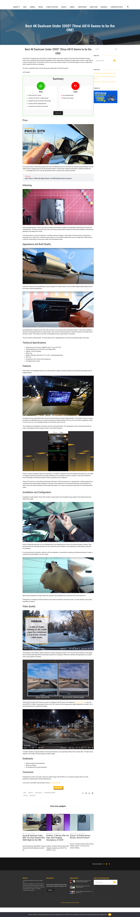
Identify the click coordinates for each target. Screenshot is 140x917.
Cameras (32, 7)
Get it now (58, 113)
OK (110, 914)
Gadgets (63, 7)
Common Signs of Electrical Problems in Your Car (104, 81)
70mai (24, 792)
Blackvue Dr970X (80, 702)
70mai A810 (58, 788)
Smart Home (93, 7)
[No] (138, 914)
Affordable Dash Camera (49, 792)
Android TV (16, 7)
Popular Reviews (70, 23)
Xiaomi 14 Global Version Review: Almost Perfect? (80, 836)
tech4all (33, 833)
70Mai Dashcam (38, 792)
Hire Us (50, 890)
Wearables (104, 7)
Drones (40, 7)
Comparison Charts (117, 7)
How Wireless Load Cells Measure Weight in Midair (105, 73)
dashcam (25, 795)
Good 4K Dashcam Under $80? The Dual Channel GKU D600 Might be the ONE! (34, 837)
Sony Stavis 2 (32, 795)
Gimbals (72, 7)
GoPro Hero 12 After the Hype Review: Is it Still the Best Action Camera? (48, 178)
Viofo (24, 170)
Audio (24, 7)
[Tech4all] (70, 2)
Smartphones (82, 7)
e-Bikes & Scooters (52, 7)
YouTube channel (55, 783)
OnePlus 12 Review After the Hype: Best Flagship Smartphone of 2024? (57, 837)
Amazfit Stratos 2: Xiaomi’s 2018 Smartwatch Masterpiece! (83, 881)
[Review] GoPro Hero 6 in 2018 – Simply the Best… (83, 886)
